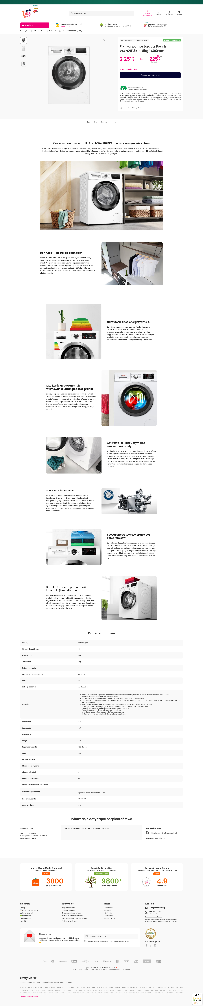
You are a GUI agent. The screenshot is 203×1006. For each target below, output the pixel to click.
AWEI (37, 990)
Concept (162, 990)
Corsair (180, 990)
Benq (75, 990)
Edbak (100, 992)
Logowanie (107, 910)
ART (165, 987)
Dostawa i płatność (69, 910)
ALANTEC (99, 987)
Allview (111, 987)
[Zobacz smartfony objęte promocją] (122, 2)
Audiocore (25, 990)
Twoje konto (108, 908)
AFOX (65, 987)
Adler (51, 987)
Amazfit (117, 987)
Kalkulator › (155, 62)
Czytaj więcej (124, 941)
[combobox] (101, 13)
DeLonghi (75, 992)
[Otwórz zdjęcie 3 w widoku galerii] (23, 56)
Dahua (57, 992)
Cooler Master (172, 990)
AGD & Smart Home (39, 31)
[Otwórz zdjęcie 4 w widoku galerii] (23, 64)
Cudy (40, 992)
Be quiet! (57, 990)
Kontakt (23, 921)
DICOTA (82, 992)
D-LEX (45, 992)
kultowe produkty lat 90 (157, 25)
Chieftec (146, 990)
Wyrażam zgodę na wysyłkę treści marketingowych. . (107, 941)
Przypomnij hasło (110, 918)
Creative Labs (26, 992)
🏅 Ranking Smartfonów (29, 910)
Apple (160, 987)
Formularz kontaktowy (153, 917)
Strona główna (25, 31)
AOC (154, 987)
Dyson (94, 992)
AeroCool (58, 987)
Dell (69, 992)
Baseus (50, 990)
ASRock (170, 987)
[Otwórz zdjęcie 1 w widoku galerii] (23, 40)
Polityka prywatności (69, 921)
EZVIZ (163, 992)
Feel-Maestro (179, 992)
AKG (88, 987)
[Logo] (26, 13)
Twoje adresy (108, 916)
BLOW (89, 990)
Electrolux (112, 992)
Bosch (146, 40)
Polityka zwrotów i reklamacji (72, 916)
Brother (112, 990)
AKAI (83, 987)
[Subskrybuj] (135, 936)
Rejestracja (108, 913)
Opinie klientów (25, 918)
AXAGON (43, 990)
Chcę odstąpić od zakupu (71, 913)
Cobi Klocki (154, 990)
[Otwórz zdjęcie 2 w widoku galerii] (23, 48)
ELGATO (120, 992)
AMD (123, 987)
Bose (100, 990)
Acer (41, 987)
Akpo (93, 987)
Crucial (34, 992)
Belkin (69, 990)
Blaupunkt (82, 990)
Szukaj (22, 908)
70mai (28, 987)
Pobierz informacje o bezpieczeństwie (164, 833)
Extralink (157, 992)
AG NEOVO (72, 987)
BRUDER (119, 990)
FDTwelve (170, 992)
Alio (105, 987)
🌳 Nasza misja (25, 916)
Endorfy (131, 992)
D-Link (51, 992)
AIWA (78, 987)
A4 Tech (35, 987)
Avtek (31, 990)
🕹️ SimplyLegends (26, 913)
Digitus (88, 992)
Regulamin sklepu (68, 908)
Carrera (138, 990)
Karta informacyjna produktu (137, 89)
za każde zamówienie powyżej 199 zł (117, 25)
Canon (132, 990)
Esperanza (150, 992)
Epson (142, 992)
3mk (23, 987)
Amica (143, 987)
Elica (125, 992)
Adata (46, 987)
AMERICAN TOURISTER (133, 987)
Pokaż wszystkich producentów (29, 996)
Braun (106, 990)
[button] (179, 13)
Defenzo (63, 992)
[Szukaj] (71, 13)
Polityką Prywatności (170, 921)
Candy (126, 990)
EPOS (137, 992)
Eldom (106, 992)
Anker (149, 987)
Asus (176, 987)
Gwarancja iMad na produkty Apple (75, 918)
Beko (64, 990)
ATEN (181, 987)
